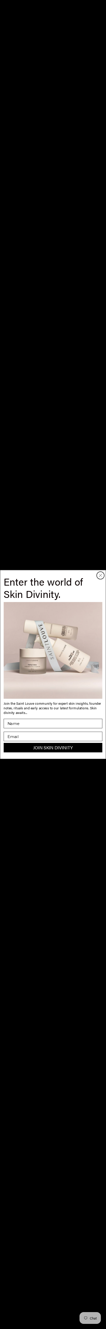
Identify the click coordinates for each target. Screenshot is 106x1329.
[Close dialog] (100, 575)
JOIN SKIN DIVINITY (53, 747)
